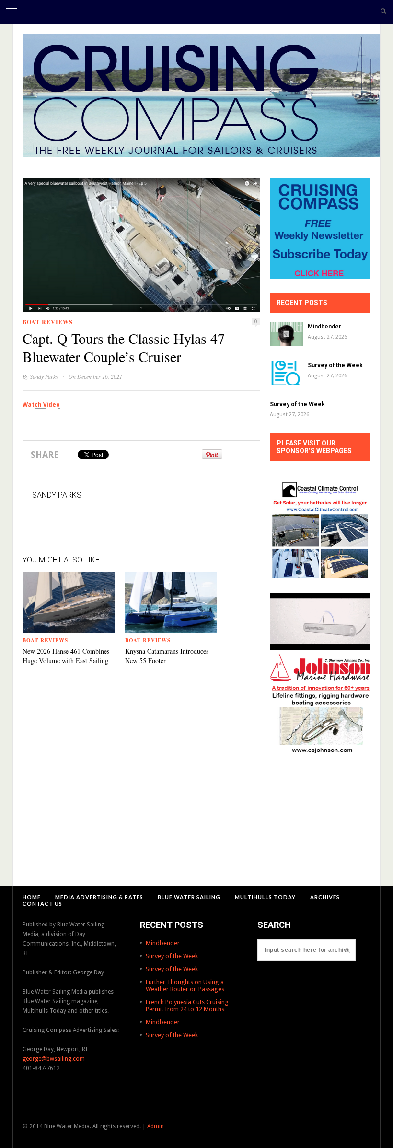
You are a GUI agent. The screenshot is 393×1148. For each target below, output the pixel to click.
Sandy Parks (44, 376)
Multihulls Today (265, 897)
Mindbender (324, 326)
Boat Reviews (48, 322)
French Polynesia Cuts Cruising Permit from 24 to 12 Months (187, 1005)
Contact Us (42, 904)
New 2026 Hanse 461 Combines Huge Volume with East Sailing (66, 655)
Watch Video (41, 404)
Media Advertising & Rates (99, 897)
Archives (325, 897)
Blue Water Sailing (189, 897)
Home (32, 897)
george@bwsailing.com (54, 1058)
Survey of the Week (335, 365)
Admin (155, 1126)
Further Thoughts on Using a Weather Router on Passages (185, 985)
